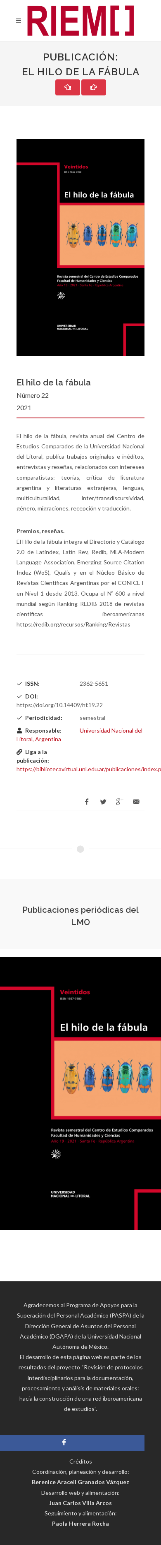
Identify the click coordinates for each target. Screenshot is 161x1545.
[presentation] (7, 1093)
